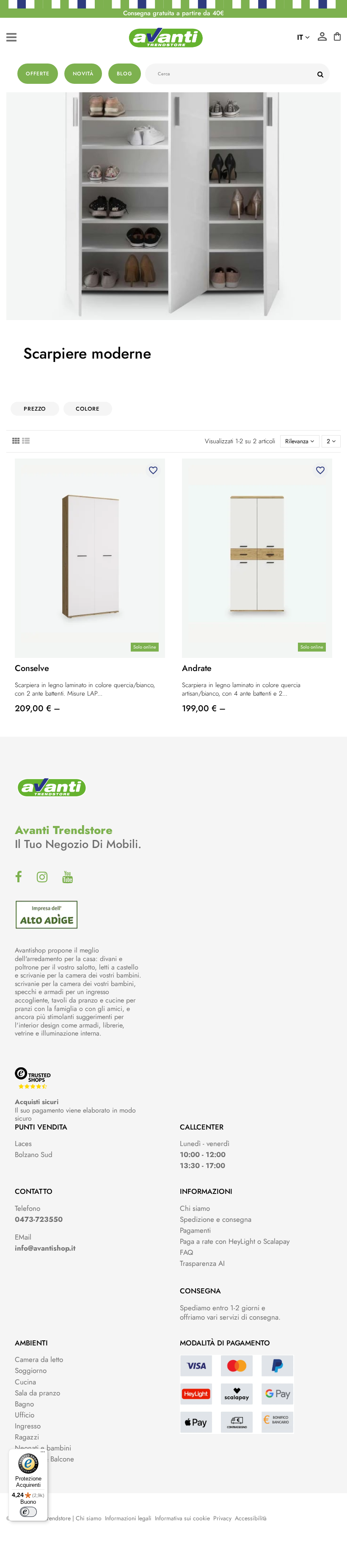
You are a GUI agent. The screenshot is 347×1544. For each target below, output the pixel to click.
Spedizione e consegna (215, 1219)
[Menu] (43, 1454)
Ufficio (24, 1415)
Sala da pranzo (37, 1393)
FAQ (186, 1252)
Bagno (24, 1404)
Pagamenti (195, 1230)
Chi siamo (195, 1208)
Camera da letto (39, 1359)
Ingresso (28, 1426)
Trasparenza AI (202, 1263)
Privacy (222, 1518)
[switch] (28, 1512)
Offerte (38, 73)
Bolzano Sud (33, 1154)
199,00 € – (204, 708)
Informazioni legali (128, 1518)
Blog (124, 73)
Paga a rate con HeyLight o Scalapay (234, 1241)
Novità (83, 73)
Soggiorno (31, 1370)
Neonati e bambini (43, 1448)
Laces (23, 1143)
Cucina (25, 1382)
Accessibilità (251, 1518)
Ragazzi (27, 1437)
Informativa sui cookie (182, 1518)
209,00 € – (37, 708)
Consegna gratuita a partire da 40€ (173, 13)
